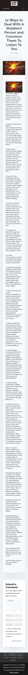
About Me (20, 657)
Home (5, 655)
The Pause (6, 657)
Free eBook (20, 655)
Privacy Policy (14, 672)
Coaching (13, 657)
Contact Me (13, 660)
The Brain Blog (12, 655)
